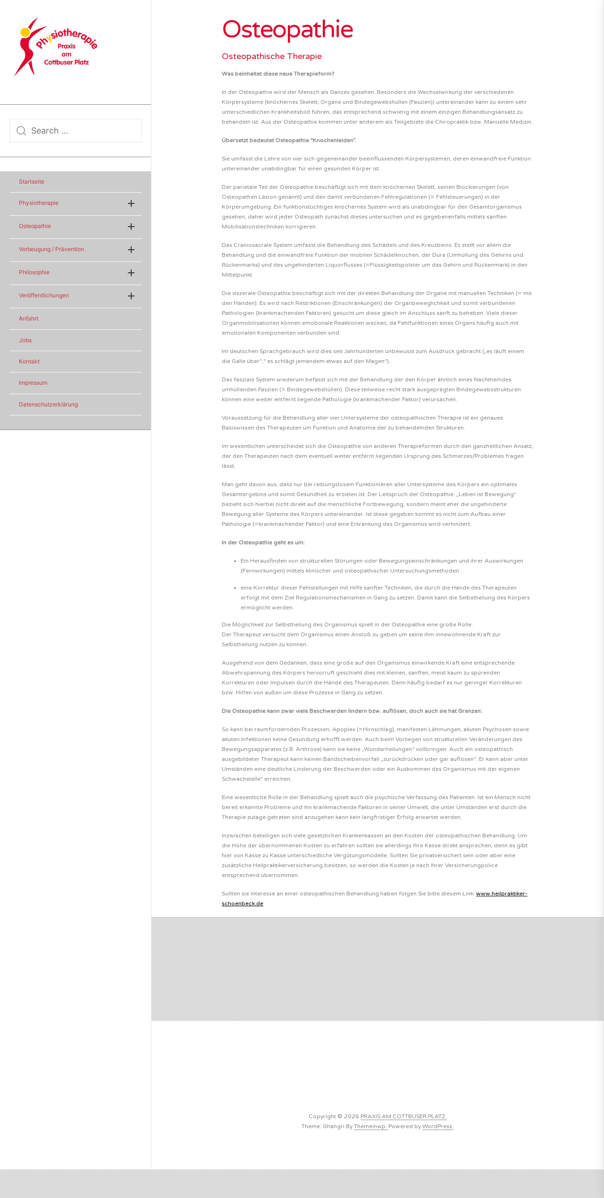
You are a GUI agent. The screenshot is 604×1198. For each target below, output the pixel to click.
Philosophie (34, 272)
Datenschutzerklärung (48, 404)
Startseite (31, 181)
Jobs (25, 340)
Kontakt (29, 361)
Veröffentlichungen (44, 295)
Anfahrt (28, 318)
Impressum (33, 382)
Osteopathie (35, 225)
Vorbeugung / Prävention (51, 249)
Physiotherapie (39, 202)
